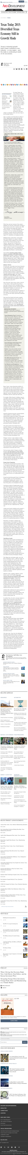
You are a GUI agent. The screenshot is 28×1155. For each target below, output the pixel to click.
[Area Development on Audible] (19, 1147)
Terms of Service (25, 1153)
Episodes (25, 968)
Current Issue (4, 1110)
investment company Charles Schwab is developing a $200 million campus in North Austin (13, 254)
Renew (26, 1)
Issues (26, 995)
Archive (25, 1028)
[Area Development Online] (13, 1150)
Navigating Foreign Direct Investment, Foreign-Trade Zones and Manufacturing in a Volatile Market (13, 981)
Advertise (10, 2)
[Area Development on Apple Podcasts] (12, 1147)
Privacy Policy (19, 1153)
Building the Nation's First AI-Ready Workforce (12, 663)
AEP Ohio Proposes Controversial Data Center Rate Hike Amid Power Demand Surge (11, 669)
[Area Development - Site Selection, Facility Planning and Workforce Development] (14, 5)
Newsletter (3, 1108)
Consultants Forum (5, 2)
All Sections (26, 12)
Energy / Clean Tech (6, 774)
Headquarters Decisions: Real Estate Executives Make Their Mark (6, 97)
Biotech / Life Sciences (7, 734)
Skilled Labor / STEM (7, 680)
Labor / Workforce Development (6, 1121)
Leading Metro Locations (5, 1134)
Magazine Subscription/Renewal (8, 1105)
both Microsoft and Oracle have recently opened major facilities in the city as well (13, 305)
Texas (8, 17)
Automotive (17, 697)
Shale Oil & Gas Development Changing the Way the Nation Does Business (6, 102)
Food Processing (19, 734)
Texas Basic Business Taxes (6, 105)
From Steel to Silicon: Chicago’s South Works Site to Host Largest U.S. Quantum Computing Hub (11, 676)
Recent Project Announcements (6, 1125)
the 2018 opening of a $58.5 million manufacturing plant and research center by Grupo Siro (13, 453)
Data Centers (6, 666)
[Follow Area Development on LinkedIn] (1, 1147)
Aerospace (4, 697)
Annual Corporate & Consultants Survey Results (9, 1132)
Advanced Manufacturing (9, 662)
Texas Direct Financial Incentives (6, 108)
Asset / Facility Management (5, 1119)
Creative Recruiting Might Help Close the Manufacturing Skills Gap (11, 682)
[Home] (8, 1147)
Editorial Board (21, 12)
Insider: (13, 1033)
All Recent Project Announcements (7, 906)
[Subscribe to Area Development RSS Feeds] (5, 1147)
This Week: (14, 1035)
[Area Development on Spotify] (15, 1147)
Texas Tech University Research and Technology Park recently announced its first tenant (13, 576)
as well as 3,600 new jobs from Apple (13, 273)
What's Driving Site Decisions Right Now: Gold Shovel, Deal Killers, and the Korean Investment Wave (13, 974)
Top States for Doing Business (6, 1136)
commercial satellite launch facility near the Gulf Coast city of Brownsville (12, 603)
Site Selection (3, 1123)
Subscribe (21, 1)
